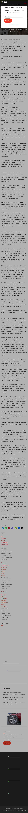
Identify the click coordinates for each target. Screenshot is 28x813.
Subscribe (8, 20)
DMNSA (4, 2)
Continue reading (14, 24)
